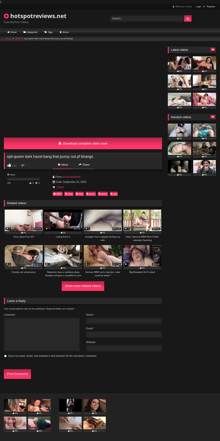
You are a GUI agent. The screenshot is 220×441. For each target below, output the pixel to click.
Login (198, 6)
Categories (32, 32)
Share (86, 164)
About (64, 164)
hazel (60, 187)
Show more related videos (83, 286)
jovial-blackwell (72, 176)
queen (104, 194)
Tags (50, 32)
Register (211, 6)
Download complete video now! (84, 143)
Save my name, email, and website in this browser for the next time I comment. (52, 356)
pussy (92, 194)
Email (90, 328)
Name (90, 314)
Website (91, 342)
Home (13, 32)
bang (70, 194)
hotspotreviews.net (38, 16)
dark (81, 194)
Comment (9, 314)
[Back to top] (210, 432)
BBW (17, 38)
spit (115, 194)
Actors (65, 32)
